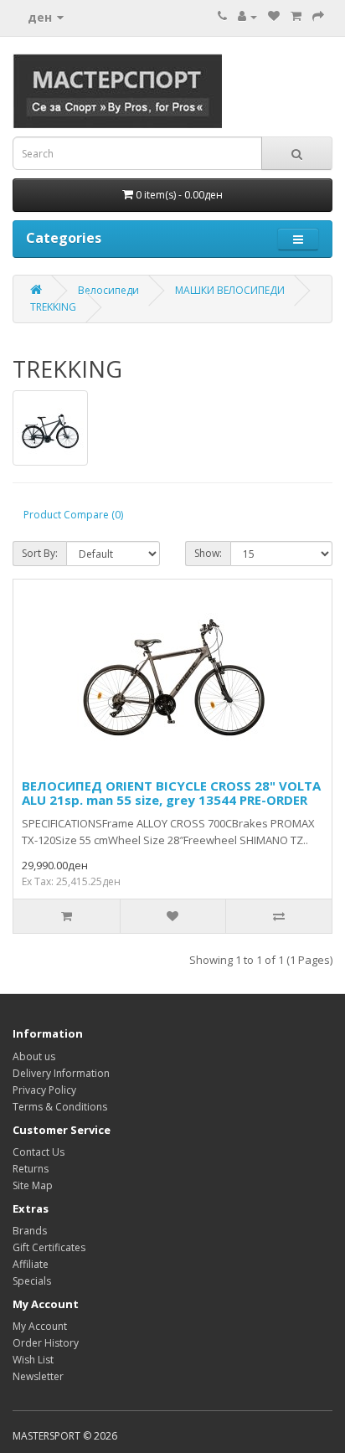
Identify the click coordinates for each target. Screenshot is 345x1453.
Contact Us (38, 1152)
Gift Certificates (49, 1247)
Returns (31, 1169)
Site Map (33, 1185)
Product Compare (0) (73, 515)
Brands (30, 1231)
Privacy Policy (44, 1090)
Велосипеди (108, 290)
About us (34, 1056)
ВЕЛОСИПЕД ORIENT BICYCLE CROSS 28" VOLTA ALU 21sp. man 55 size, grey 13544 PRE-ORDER (171, 792)
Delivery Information (61, 1073)
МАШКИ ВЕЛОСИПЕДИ (230, 290)
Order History (46, 1343)
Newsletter (38, 1376)
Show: (208, 553)
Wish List (33, 1360)
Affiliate (31, 1264)
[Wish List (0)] (274, 16)
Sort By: (40, 553)
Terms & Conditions (60, 1107)
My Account (40, 1326)
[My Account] (247, 16)
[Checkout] (318, 16)
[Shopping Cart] (296, 16)
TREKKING (53, 307)
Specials (32, 1281)
